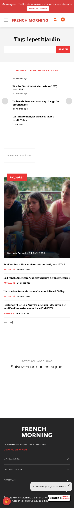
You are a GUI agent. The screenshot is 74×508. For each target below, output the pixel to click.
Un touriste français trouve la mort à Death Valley (33, 118)
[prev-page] (5, 101)
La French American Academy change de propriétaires (36, 103)
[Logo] (30, 20)
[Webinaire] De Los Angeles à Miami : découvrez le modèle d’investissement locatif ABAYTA (35, 306)
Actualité (9, 269)
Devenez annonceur (16, 449)
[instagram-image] (14, 384)
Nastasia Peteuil (16, 253)
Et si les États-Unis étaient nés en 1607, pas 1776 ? (35, 87)
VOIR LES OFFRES (38, 8)
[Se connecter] (55, 19)
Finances (9, 313)
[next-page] (69, 101)
